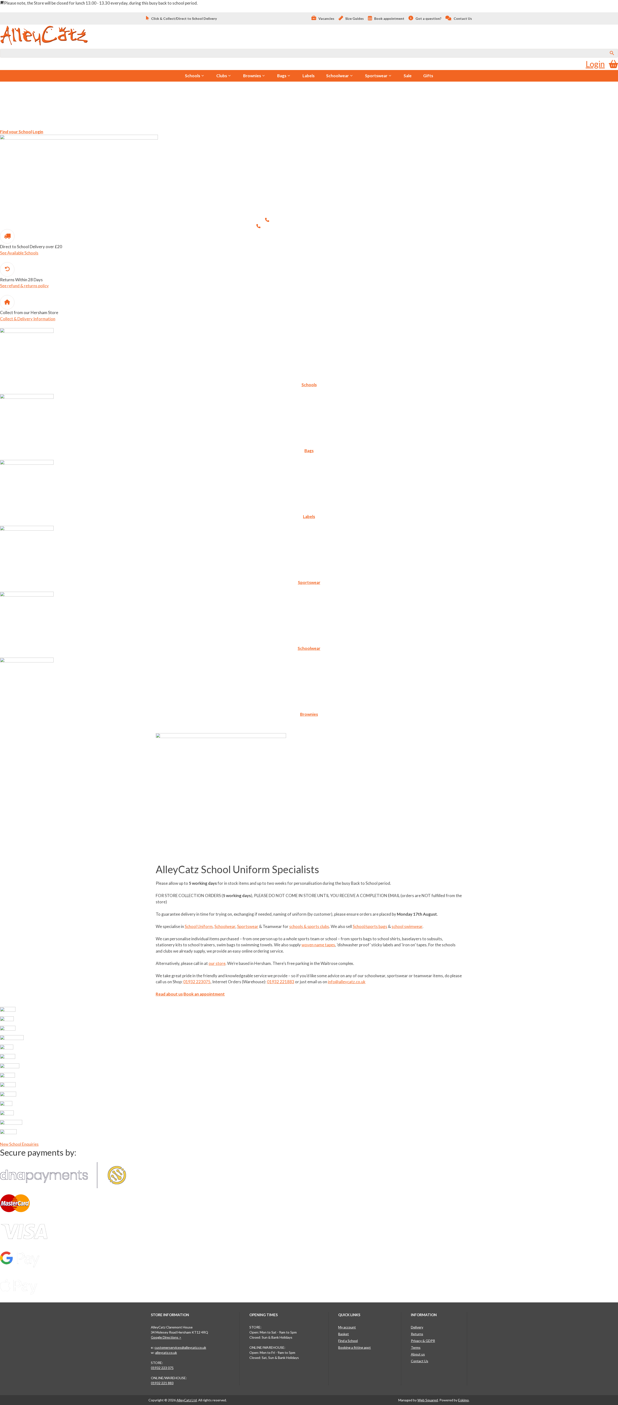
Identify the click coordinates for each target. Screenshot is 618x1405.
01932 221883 (348, 226)
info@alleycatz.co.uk (346, 981)
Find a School (348, 1341)
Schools (192, 75)
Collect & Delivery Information (27, 318)
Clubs (221, 75)
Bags (281, 75)
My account (347, 1327)
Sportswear (376, 75)
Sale (408, 75)
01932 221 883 (162, 1383)
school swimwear (407, 926)
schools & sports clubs (309, 926)
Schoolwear (337, 75)
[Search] (612, 53)
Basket (343, 1334)
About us (418, 1354)
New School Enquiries (19, 1144)
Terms (416, 1347)
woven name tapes (318, 944)
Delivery (417, 1327)
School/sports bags (370, 926)
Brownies (252, 75)
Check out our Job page (67, 118)
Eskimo (463, 1400)
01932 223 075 (162, 1368)
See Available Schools (19, 252)
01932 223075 (339, 219)
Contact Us (462, 18)
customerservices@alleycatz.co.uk (180, 1347)
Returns (417, 1334)
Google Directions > (166, 1337)
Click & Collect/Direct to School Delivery (183, 18)
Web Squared (427, 1400)
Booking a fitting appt (354, 1347)
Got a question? (428, 18)
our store (217, 963)
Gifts (428, 75)
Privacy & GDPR (423, 1341)
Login (595, 64)
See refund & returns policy (24, 285)
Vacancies (326, 18)
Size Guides (354, 18)
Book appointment (388, 18)
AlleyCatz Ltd (186, 1400)
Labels (308, 75)
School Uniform (199, 926)
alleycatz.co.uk (166, 1352)
